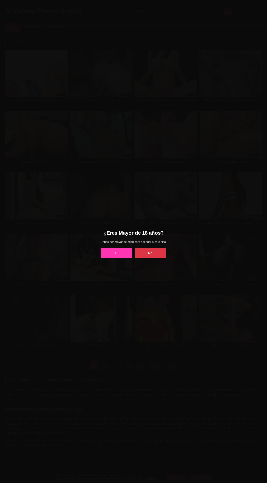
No (150, 253)
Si (116, 253)
